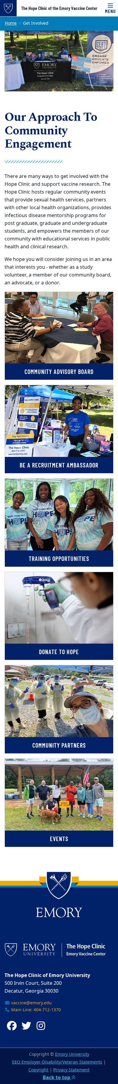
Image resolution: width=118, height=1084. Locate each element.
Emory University (72, 1054)
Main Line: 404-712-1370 (35, 1010)
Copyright (38, 1070)
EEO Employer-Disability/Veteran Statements (57, 1062)
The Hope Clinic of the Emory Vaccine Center (59, 8)
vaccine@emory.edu (31, 1003)
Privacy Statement (71, 1070)
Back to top (57, 1077)
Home (11, 23)
